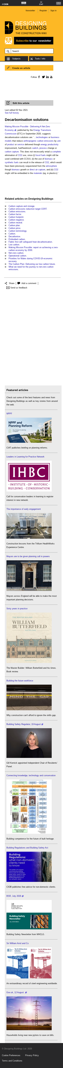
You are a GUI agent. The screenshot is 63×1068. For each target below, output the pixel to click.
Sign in (53, 10)
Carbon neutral (15, 222)
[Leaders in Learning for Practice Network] (29, 491)
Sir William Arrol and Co (17, 943)
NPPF (9, 413)
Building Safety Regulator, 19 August (23, 724)
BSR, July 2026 (13, 896)
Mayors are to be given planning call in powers (28, 556)
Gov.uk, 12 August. (15, 992)
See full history (12, 113)
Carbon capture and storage (21, 206)
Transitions (46, 130)
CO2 (20, 155)
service (20, 144)
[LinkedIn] (47, 76)
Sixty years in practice (16, 608)
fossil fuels (41, 155)
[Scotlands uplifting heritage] (29, 977)
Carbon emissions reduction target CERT (28, 209)
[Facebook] (39, 76)
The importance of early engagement (23, 509)
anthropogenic (30, 141)
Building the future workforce (19, 680)
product (10, 144)
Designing (34, 198)
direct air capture (37, 169)
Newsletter (30, 10)
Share (11, 283)
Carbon (12, 233)
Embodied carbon (17, 239)
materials (38, 173)
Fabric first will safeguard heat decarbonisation (30, 242)
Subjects (16, 58)
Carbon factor (15, 214)
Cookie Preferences (11, 1055)
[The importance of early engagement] (29, 538)
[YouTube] (51, 76)
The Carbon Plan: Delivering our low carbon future (32, 264)
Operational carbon (17, 255)
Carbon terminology (17, 231)
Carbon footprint (16, 217)
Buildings (47, 198)
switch (35, 148)
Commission (10, 133)
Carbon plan (14, 225)
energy (44, 144)
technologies (42, 137)
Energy (36, 130)
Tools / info (40, 58)
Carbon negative (16, 220)
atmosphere (51, 166)
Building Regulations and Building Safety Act (27, 847)
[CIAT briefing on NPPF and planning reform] (29, 442)
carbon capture (12, 151)
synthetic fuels (12, 162)
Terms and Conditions (12, 1061)
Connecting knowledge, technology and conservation (31, 775)
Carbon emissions (17, 211)
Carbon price (14, 228)
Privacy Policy (32, 1055)
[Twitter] (43, 76)
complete (56, 151)
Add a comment (28, 283)
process (43, 148)
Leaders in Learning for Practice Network (25, 456)
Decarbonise (14, 236)
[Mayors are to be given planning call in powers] (29, 590)
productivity (53, 144)
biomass (49, 159)
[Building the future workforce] (29, 709)
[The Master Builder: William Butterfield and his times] (29, 662)
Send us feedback (18, 287)
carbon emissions (45, 141)
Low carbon (14, 244)
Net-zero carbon (16, 253)
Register (43, 10)
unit (59, 141)
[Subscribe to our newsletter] (29, 44)
